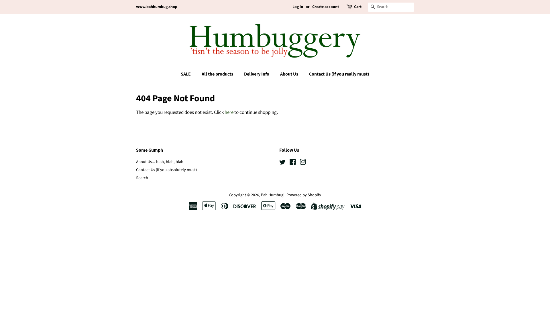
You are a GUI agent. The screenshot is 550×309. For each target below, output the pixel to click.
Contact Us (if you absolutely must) (166, 170)
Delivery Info (256, 74)
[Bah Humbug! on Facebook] (292, 163)
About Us (289, 74)
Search (142, 178)
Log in (297, 7)
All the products (217, 74)
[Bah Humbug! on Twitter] (282, 163)
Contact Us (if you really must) (339, 74)
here (229, 112)
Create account (325, 7)
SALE (186, 74)
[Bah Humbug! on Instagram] (303, 163)
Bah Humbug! (272, 195)
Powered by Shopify (303, 195)
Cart (358, 7)
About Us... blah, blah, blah (159, 162)
